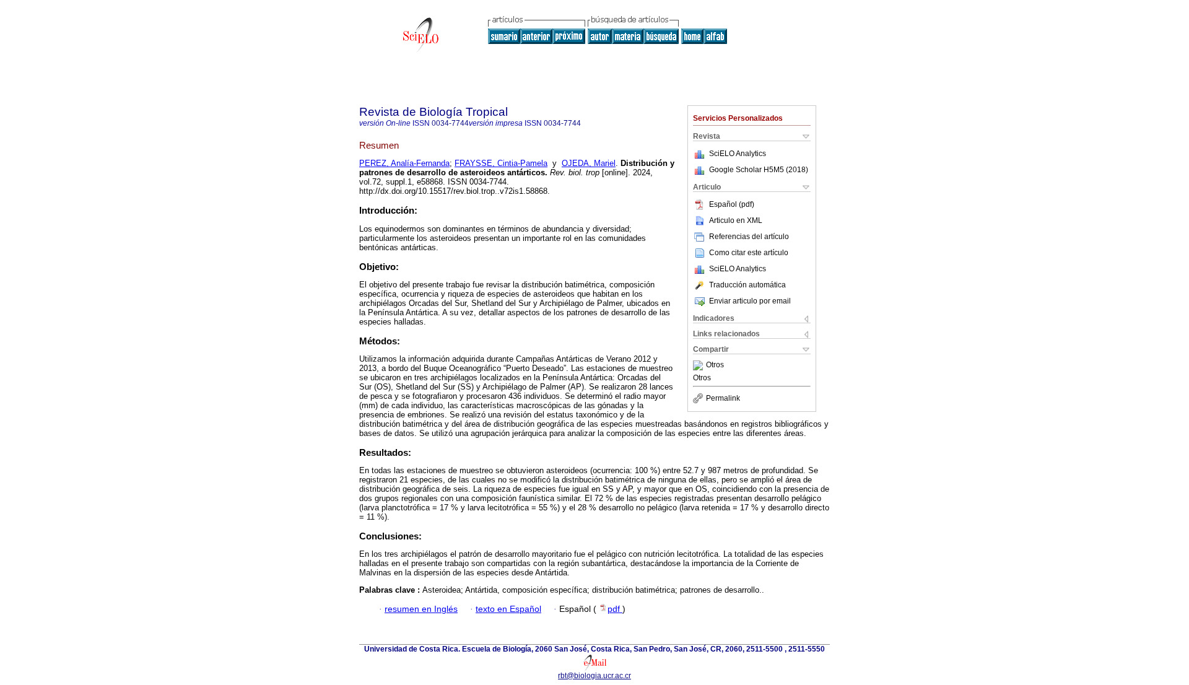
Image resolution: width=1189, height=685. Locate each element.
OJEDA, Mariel (589, 163)
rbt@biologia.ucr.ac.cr (594, 675)
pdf (615, 609)
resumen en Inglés (421, 609)
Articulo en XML (735, 220)
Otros (715, 365)
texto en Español (508, 609)
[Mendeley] (699, 365)
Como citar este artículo (748, 252)
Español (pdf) (731, 204)
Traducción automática (747, 285)
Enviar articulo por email (750, 301)
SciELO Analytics (737, 153)
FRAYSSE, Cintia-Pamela (501, 163)
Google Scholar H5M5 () (758, 169)
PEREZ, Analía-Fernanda (404, 163)
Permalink (723, 398)
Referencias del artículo (749, 236)
